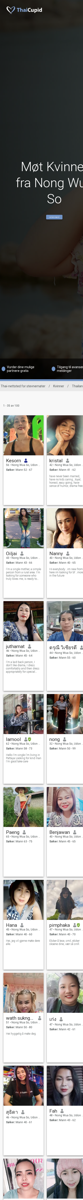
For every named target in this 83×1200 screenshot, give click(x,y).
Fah (53, 1111)
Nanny (56, 553)
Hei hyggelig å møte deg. (21, 1033)
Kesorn (13, 460)
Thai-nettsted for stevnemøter (23, 386)
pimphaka (59, 925)
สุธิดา (12, 1112)
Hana (11, 925)
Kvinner (58, 386)
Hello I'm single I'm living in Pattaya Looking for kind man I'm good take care (23, 758)
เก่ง (52, 1019)
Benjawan (59, 832)
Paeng (12, 832)
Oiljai (11, 553)
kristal (56, 460)
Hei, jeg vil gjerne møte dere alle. (23, 942)
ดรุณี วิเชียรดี (63, 647)
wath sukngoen (20, 1018)
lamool (13, 739)
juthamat (15, 646)
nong (54, 739)
